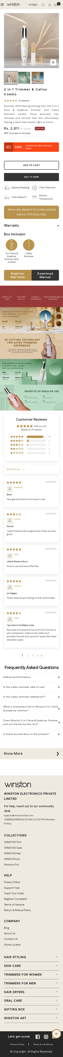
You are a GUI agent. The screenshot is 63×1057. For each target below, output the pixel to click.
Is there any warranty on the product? (26, 734)
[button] (17, 437)
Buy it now (31, 177)
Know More (13, 753)
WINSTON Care (13, 848)
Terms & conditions (43, 1044)
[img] (14, 482)
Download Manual (45, 275)
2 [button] (27, 655)
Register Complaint (15, 899)
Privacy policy (17, 1044)
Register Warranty (18, 275)
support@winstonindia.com (18, 815)
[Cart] (55, 5)
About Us (9, 933)
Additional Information (16, 677)
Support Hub (12, 888)
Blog (6, 928)
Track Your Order (14, 893)
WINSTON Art (12, 859)
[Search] (43, 5)
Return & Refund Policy (17, 910)
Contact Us (11, 939)
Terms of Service (14, 905)
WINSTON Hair (12, 853)
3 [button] (33, 655)
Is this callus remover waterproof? (24, 697)
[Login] (49, 5)
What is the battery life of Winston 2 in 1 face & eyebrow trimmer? (30, 708)
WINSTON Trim (13, 842)
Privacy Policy (12, 882)
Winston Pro (11, 865)
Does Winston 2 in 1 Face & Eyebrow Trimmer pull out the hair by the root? (30, 722)
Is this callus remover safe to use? (24, 687)
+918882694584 (12, 819)
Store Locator (12, 945)
